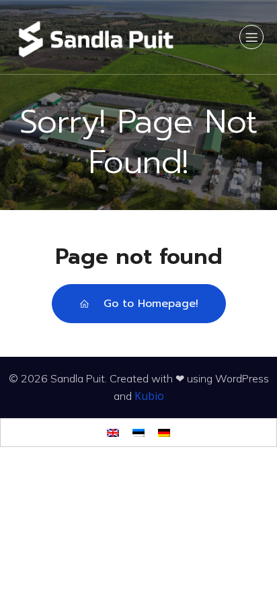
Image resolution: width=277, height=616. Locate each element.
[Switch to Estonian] (138, 432)
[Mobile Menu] (251, 37)
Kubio (149, 395)
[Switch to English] (113, 432)
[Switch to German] (164, 432)
